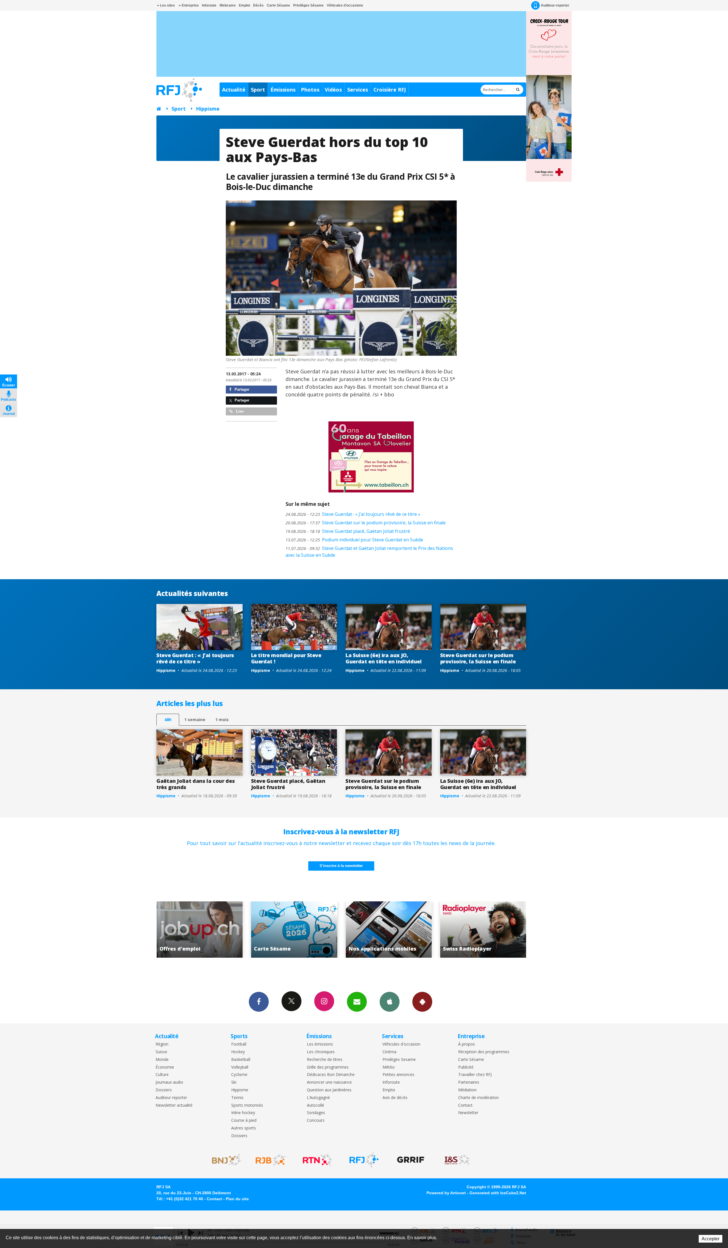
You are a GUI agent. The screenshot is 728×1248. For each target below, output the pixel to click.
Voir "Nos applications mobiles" (283, 929)
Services (357, 89)
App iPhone (390, 1002)
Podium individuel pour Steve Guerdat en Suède (354, 540)
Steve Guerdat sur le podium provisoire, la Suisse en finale (366, 523)
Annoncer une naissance (329, 1082)
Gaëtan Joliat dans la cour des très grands (195, 783)
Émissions (282, 89)
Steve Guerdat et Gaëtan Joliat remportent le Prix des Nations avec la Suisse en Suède (369, 551)
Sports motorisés (247, 1105)
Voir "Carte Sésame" (189, 929)
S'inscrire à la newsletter (341, 866)
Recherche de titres (324, 1059)
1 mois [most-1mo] (222, 719)
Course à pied (244, 1120)
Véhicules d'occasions (345, 5)
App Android (422, 1002)
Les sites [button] (167, 5)
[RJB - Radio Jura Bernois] (270, 1159)
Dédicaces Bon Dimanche (331, 1074)
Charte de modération (478, 1097)
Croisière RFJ (389, 89)
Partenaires (468, 1082)
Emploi (244, 5)
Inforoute (209, 5)
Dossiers (164, 1090)
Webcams (228, 5)
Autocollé (315, 1105)
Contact (465, 1105)
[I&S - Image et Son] (457, 1159)
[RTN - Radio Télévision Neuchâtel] (317, 1159)
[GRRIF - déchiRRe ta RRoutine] (410, 1159)
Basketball (240, 1059)
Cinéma (389, 1052)
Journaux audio (169, 1082)
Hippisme (208, 108)
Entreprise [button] (190, 5)
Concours (315, 1120)
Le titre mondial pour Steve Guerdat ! (286, 658)
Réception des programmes (483, 1052)
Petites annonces (398, 1074)
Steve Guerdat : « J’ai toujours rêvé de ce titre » (353, 514)
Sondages (316, 1112)
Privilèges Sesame (399, 1059)
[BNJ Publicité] (224, 1159)
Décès (258, 5)
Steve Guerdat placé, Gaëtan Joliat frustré (348, 531)
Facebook (259, 1002)
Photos (310, 89)
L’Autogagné (318, 1097)
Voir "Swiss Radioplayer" (378, 929)
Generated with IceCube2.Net (498, 1193)
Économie (165, 1067)
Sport (258, 89)
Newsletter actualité (174, 1105)
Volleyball (239, 1067)
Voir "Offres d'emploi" (472, 929)
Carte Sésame (278, 5)
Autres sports (243, 1128)
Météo (388, 1067)
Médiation (467, 1090)
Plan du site (237, 1199)
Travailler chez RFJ (475, 1074)
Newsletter (468, 1112)
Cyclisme (239, 1074)
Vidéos (333, 89)
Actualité (233, 89)
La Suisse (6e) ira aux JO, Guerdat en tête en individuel (384, 658)
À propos (466, 1044)
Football (238, 1044)
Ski (233, 1082)
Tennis (237, 1097)
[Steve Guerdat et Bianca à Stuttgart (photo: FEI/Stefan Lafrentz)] (341, 278)
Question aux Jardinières (329, 1090)
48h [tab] (167, 719)
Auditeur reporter (171, 1097)
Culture (162, 1074)
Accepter (710, 1238)
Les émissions (320, 1044)
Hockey (238, 1052)
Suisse (161, 1052)
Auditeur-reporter (555, 5)
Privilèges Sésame (308, 5)
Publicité (465, 1067)
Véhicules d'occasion (401, 1044)
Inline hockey (243, 1112)
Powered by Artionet (446, 1193)
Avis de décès (395, 1097)
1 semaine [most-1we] (194, 719)
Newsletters (357, 1002)
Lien (239, 411)
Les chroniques (321, 1052)
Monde (162, 1059)
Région (162, 1044)
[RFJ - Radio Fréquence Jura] (364, 1159)
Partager (241, 389)
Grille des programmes (328, 1067)
